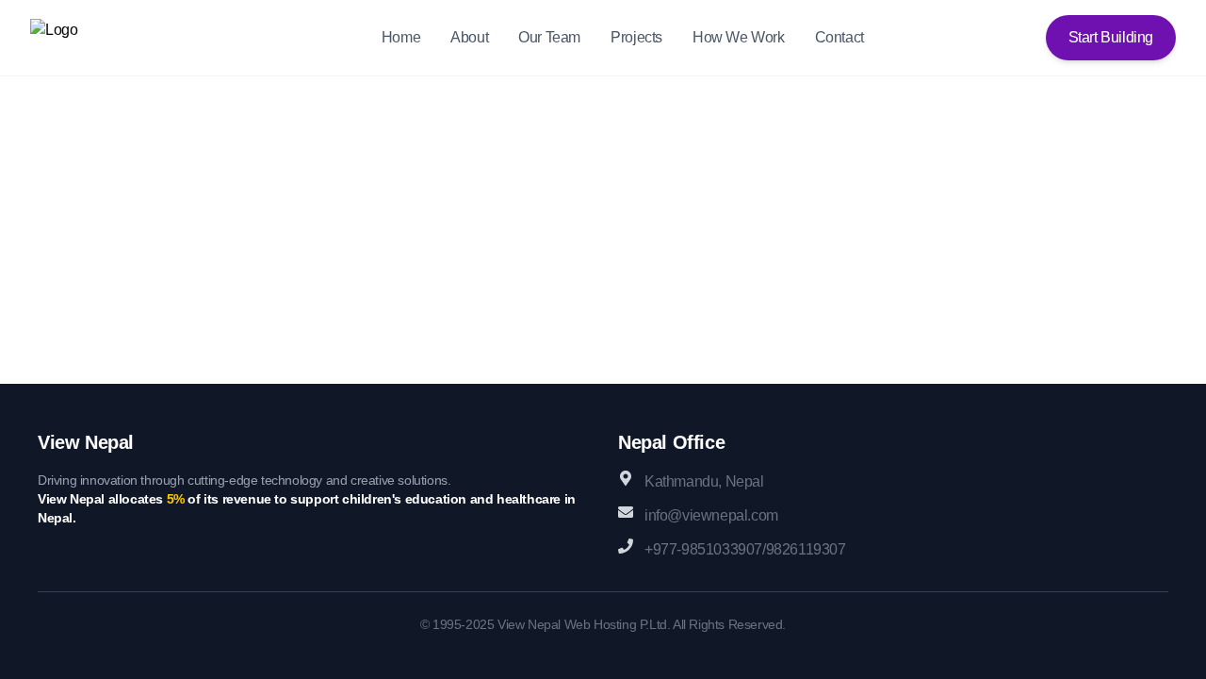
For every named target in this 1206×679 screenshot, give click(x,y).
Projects (636, 37)
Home (401, 37)
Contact (839, 37)
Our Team (549, 37)
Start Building (1110, 37)
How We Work (739, 37)
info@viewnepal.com (711, 515)
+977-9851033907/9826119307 (745, 549)
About (469, 37)
